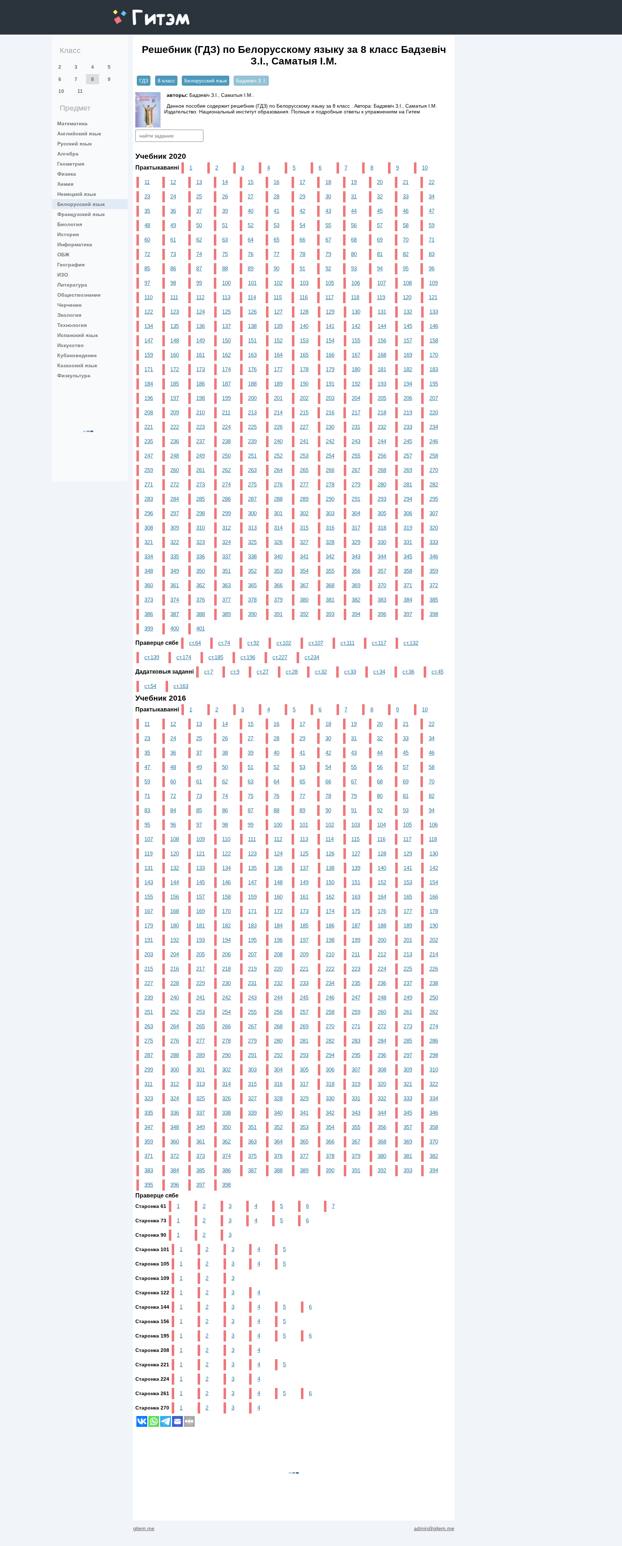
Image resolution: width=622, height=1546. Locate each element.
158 (433, 340)
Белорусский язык (81, 204)
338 (252, 556)
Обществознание (79, 295)
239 (252, 441)
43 (328, 211)
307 (433, 513)
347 (148, 1127)
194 (408, 384)
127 (278, 312)
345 (408, 556)
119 (381, 297)
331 (408, 542)
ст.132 (411, 643)
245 (408, 441)
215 (304, 412)
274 (226, 484)
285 (200, 499)
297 (174, 513)
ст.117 (379, 643)
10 (61, 91)
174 (226, 369)
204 (356, 398)
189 (278, 384)
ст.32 (321, 672)
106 (355, 283)
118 (355, 297)
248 (174, 456)
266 (330, 470)
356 (356, 571)
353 (278, 571)
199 (226, 398)
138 (252, 326)
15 (250, 182)
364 (278, 1141)
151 (252, 340)
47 (431, 211)
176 (252, 369)
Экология (69, 315)
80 (354, 254)
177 (278, 369)
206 (408, 398)
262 (226, 470)
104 (381, 825)
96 (431, 268)
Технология (72, 325)
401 (200, 628)
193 (382, 384)
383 (382, 600)
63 (225, 240)
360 (148, 585)
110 (148, 297)
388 (200, 614)
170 (433, 355)
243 (356, 441)
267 (356, 470)
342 (330, 556)
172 (174, 369)
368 (330, 585)
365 (252, 585)
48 (147, 225)
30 (328, 196)
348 (148, 571)
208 (148, 412)
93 (354, 268)
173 (200, 369)
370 (382, 585)
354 (304, 571)
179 (330, 369)
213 (252, 412)
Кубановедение (77, 355)
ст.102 (283, 643)
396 (382, 614)
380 (304, 600)
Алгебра (67, 154)
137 (226, 326)
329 (356, 542)
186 (200, 384)
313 (252, 528)
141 (330, 326)
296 (148, 513)
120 (407, 297)
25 (199, 196)
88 (225, 268)
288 (278, 499)
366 (278, 585)
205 (382, 398)
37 (199, 211)
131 (382, 312)
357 (382, 571)
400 (174, 628)
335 (174, 556)
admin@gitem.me (434, 1528)
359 (433, 571)
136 (200, 326)
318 (382, 528)
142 (356, 326)
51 (225, 225)
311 (148, 1084)
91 (302, 268)
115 (278, 297)
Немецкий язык (76, 194)
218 (382, 412)
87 (199, 268)
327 (304, 542)
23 (147, 196)
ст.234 (312, 657)
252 (278, 456)
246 (433, 441)
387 (174, 614)
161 (200, 355)
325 (252, 542)
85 (147, 268)
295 (433, 499)
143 (148, 882)
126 (252, 312)
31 (354, 196)
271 (148, 484)
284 (174, 499)
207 (433, 398)
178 (304, 369)
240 (278, 441)
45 (380, 211)
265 (304, 470)
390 (252, 614)
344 (382, 556)
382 (356, 600)
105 (329, 283)
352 (252, 571)
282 (433, 484)
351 (226, 571)
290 (330, 499)
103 (304, 283)
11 (80, 91)
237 (200, 441)
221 (148, 427)
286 (226, 499)
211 (226, 412)
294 (408, 499)
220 (433, 412)
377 (226, 600)
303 (330, 513)
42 (302, 211)
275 (252, 484)
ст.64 (195, 643)
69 (380, 240)
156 (382, 340)
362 (200, 585)
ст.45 (437, 672)
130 (356, 312)
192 (356, 384)
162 (226, 355)
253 (304, 456)
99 (199, 283)
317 (356, 528)
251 (252, 456)
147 (148, 340)
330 (382, 542)
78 (302, 254)
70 (406, 240)
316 (330, 528)
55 (328, 225)
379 (278, 600)
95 (406, 268)
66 (302, 240)
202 (304, 398)
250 (226, 456)
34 (431, 196)
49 (173, 225)
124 (200, 312)
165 (304, 355)
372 (433, 585)
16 (276, 182)
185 (174, 384)
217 (356, 412)
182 (408, 369)
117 (329, 297)
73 (173, 254)
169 (408, 355)
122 (148, 312)
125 (226, 312)
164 (278, 355)
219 (408, 412)
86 (173, 268)
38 (225, 753)
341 (304, 556)
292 (278, 1055)
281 (408, 484)
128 (304, 312)
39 (225, 211)
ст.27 (263, 672)
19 (354, 182)
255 (356, 456)
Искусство (70, 345)
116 (303, 297)
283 (148, 499)
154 (330, 340)
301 (278, 513)
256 (382, 456)
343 (356, 556)
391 (278, 614)
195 (433, 384)
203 (330, 398)
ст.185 (215, 657)
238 (226, 441)
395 (148, 1185)
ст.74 (224, 643)
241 (304, 441)
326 (278, 542)
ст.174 (183, 657)
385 (433, 600)
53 (276, 225)
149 (200, 340)
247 (148, 456)
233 (408, 427)
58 (406, 225)
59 (431, 225)
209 (174, 412)
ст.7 (208, 672)
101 (252, 283)
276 (278, 484)
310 (200, 528)
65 (276, 240)
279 (356, 484)
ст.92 (253, 643)
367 (304, 585)
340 (278, 556)
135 (174, 326)
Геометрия (70, 164)
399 (148, 628)
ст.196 (247, 657)
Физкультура (73, 375)
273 (200, 484)
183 (433, 369)
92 (328, 268)
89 (250, 268)
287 (252, 499)
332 (382, 1098)
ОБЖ (63, 254)
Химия (65, 184)
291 (356, 499)
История (68, 234)
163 (252, 355)
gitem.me (132, 12)
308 (148, 528)
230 (330, 427)
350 (200, 571)
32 (380, 196)
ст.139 (151, 657)
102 (278, 283)
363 (226, 585)
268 (382, 470)
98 (173, 283)
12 (173, 182)
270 (433, 470)
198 (200, 398)
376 (200, 600)
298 (200, 513)
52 (250, 225)
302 (304, 513)
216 (330, 412)
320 (433, 528)
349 (174, 571)
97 (147, 283)
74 (199, 254)
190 (304, 384)
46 (406, 211)
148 (174, 340)
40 (250, 211)
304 (356, 513)
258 (433, 456)
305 (382, 513)
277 (304, 484)
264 (278, 470)
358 (408, 571)
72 (147, 254)
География (71, 265)
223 (200, 427)
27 (250, 196)
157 (408, 340)
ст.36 (408, 672)
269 (408, 470)
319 (408, 528)
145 (408, 326)
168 (382, 355)
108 (407, 283)
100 (226, 283)
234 (433, 427)
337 (226, 556)
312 (226, 528)
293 (382, 499)
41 (276, 211)
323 (200, 542)
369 (356, 585)
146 (433, 326)
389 (226, 614)
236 (174, 441)
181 (382, 369)
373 (148, 600)
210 (200, 412)
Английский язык (79, 133)
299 (226, 513)
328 (330, 542)
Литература (72, 285)
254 (330, 456)
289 (304, 499)
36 (173, 211)
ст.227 (279, 657)
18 (328, 182)
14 (225, 182)
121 (433, 297)
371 (408, 585)
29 (302, 196)
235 (148, 441)
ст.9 (234, 672)
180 (356, 369)
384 (408, 600)
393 (330, 614)
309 (174, 528)
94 (380, 268)
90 (276, 268)
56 (354, 225)
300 (252, 513)
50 (199, 225)
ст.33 (350, 672)
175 (356, 911)
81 (380, 254)
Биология (69, 224)
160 (174, 355)
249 (200, 456)
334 (148, 556)
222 (174, 427)
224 (226, 427)
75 (225, 254)
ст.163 (180, 686)
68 (354, 240)
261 (200, 470)
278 (330, 484)
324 (226, 542)
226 (278, 427)
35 (147, 211)
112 (200, 297)
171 (148, 369)
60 (147, 240)
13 (199, 182)
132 (408, 312)
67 (328, 240)
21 (406, 182)
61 (173, 240)
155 (356, 340)
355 (330, 571)
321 (148, 542)
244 (382, 441)
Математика (72, 123)
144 (382, 326)
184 (148, 384)
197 (174, 398)
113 (226, 297)
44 (354, 211)
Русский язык (74, 144)
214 (278, 412)
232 (382, 427)
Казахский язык (77, 365)
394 (356, 614)
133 (433, 312)
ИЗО (62, 275)
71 (431, 240)
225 (252, 427)
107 (381, 283)
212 (382, 954)
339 (252, 1113)
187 (226, 384)
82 (406, 254)
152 (278, 340)
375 (252, 1156)
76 (250, 254)
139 (278, 326)
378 (252, 600)
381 (330, 600)
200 (252, 398)
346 (433, 556)
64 (250, 240)
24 (173, 196)
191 (330, 384)
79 (328, 254)
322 (174, 542)
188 (252, 384)
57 (380, 225)
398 (433, 614)
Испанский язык (77, 335)
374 (174, 600)
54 (302, 225)
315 (304, 528)
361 (174, 585)
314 (278, 528)
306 (408, 513)
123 (174, 312)
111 (174, 297)
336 (200, 556)
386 (148, 614)
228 (174, 983)
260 (174, 470)
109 (433, 283)
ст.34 (379, 672)
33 (406, 196)
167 (356, 355)
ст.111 (348, 643)
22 (431, 182)
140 (304, 326)
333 (433, 542)
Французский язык (81, 214)
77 (276, 254)
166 (330, 355)
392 (304, 614)
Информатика (74, 244)
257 (408, 456)
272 (174, 484)
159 (148, 355)
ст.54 (150, 686)
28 (276, 196)
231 (356, 427)
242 (330, 441)
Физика (66, 174)
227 (304, 427)
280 (382, 484)
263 (252, 470)
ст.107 (315, 643)
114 (252, 297)
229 (200, 983)
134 (148, 326)
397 (408, 614)
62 (199, 240)
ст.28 (292, 672)
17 (302, 182)
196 (148, 398)
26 (225, 196)
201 (278, 398)
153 (304, 340)
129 (330, 312)
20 (380, 182)
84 (173, 810)
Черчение (69, 305)
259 (148, 470)
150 (226, 340)
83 (431, 254)
